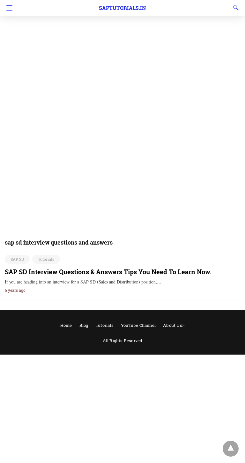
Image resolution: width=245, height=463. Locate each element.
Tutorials (46, 259)
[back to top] (231, 449)
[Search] (234, 8)
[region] (122, 51)
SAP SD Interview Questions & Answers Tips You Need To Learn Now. (108, 272)
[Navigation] (8, 8)
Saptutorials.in (122, 7)
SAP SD (17, 259)
